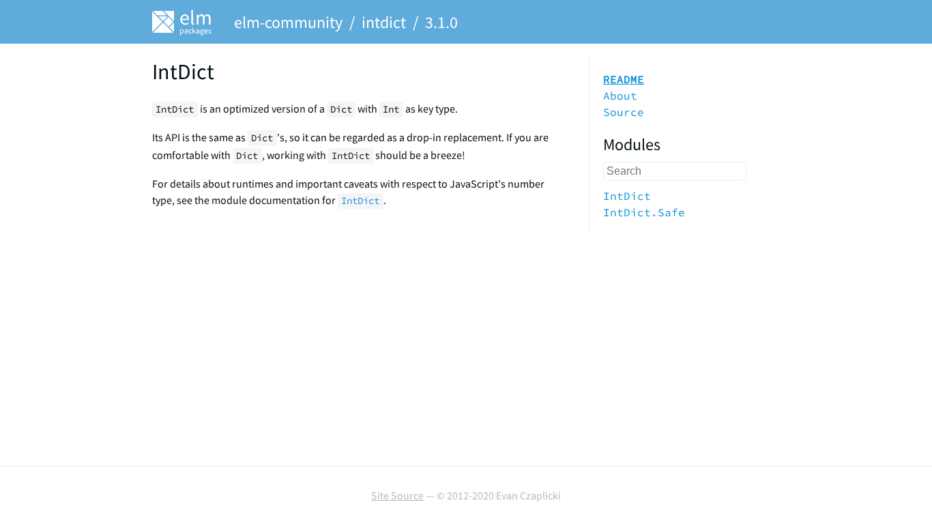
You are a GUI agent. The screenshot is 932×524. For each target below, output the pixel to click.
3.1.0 (441, 22)
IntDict (627, 196)
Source (623, 112)
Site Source (397, 495)
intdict (384, 22)
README (623, 79)
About (620, 95)
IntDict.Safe (644, 212)
